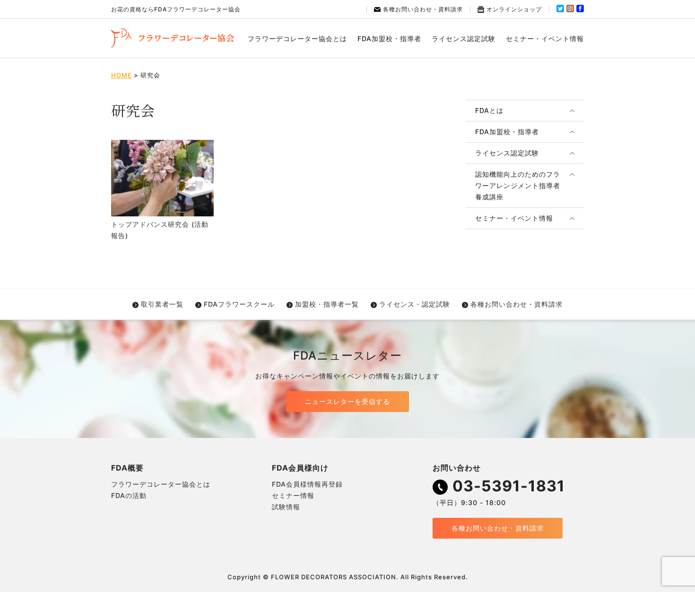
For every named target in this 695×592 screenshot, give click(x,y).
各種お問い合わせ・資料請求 (423, 9)
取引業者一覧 (162, 304)
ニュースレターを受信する (347, 401)
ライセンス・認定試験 (414, 304)
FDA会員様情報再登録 (307, 484)
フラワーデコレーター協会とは (297, 38)
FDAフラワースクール (239, 304)
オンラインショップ (514, 9)
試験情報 (286, 507)
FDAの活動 (129, 495)
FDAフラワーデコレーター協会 (172, 38)
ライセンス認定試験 (463, 38)
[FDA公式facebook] (580, 10)
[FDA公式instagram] (570, 10)
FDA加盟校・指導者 (389, 38)
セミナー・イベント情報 (545, 38)
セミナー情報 (293, 495)
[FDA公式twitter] (560, 10)
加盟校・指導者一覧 (327, 304)
